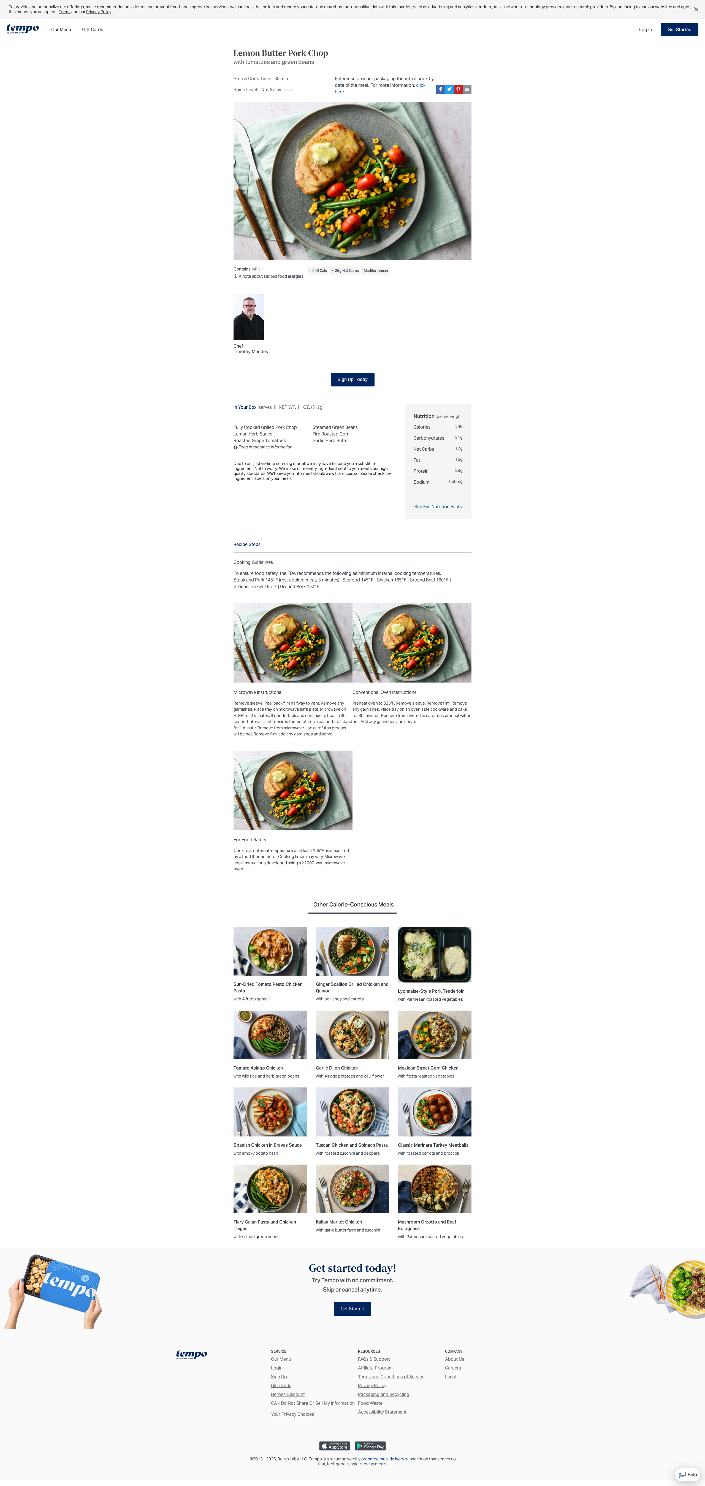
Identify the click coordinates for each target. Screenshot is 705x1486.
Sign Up (279, 1377)
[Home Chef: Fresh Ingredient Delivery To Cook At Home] (191, 1356)
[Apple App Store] (334, 1445)
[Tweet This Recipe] (449, 89)
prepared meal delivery (382, 1458)
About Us (454, 1359)
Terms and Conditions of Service (391, 1377)
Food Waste (370, 1403)
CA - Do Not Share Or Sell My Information (313, 1403)
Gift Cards (281, 1385)
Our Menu (281, 1359)
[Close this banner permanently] (696, 9)
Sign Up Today (353, 379)
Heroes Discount (288, 1394)
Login (277, 1368)
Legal (450, 1377)
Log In (645, 30)
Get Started (680, 30)
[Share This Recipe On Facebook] (440, 89)
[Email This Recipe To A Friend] (467, 89)
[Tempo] (23, 29)
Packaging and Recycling (383, 1394)
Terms (64, 11)
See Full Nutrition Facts (438, 507)
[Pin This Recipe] (458, 89)
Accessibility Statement (382, 1412)
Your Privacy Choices (292, 1414)
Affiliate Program (375, 1368)
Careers (453, 1368)
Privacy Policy (98, 11)
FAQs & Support (374, 1359)
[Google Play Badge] (370, 1445)
